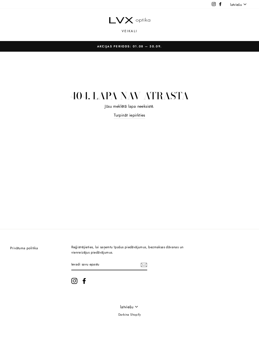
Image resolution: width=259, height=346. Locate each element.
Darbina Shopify (129, 314)
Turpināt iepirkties (129, 115)
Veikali (129, 31)
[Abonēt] (144, 264)
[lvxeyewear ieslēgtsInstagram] (74, 281)
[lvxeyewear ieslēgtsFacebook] (84, 281)
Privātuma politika (24, 248)
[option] (129, 46)
